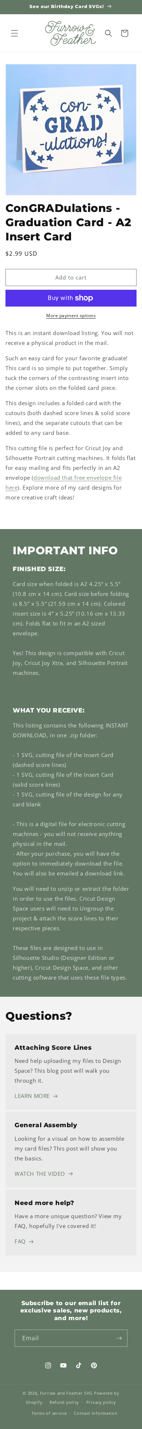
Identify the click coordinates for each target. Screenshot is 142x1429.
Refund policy (64, 1402)
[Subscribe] (119, 1338)
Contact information (95, 1413)
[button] (15, 33)
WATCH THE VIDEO (40, 1173)
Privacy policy (101, 1402)
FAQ (20, 1241)
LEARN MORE (32, 1095)
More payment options (71, 315)
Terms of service (49, 1413)
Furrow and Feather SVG (66, 1393)
